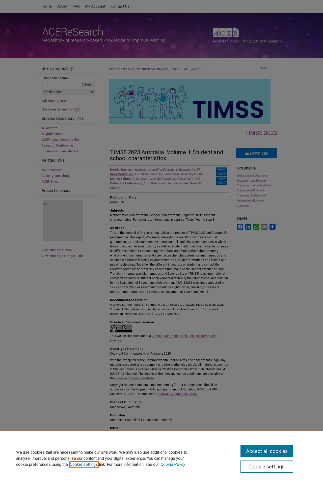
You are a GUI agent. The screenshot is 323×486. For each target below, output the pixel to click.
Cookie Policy (173, 464)
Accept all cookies (267, 451)
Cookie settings (84, 464)
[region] (161, 458)
